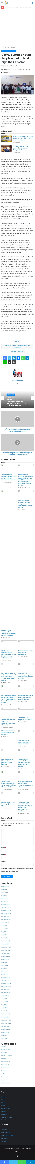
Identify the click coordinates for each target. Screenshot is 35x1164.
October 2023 (5, 989)
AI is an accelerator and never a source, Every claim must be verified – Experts (23, 138)
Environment (5, 1064)
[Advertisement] (17, 28)
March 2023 (4, 1011)
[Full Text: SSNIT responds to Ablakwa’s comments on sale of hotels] (9, 559)
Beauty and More (6, 1049)
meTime (3, 1074)
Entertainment (5, 1061)
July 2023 (4, 998)
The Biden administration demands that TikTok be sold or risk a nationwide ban (8, 654)
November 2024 (6, 950)
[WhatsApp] (23, 358)
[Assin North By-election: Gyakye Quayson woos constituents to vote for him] (26, 494)
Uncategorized (5, 1083)
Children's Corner (6, 1055)
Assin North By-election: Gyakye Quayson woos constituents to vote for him (25, 504)
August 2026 (5, 886)
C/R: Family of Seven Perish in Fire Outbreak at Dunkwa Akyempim (25, 784)
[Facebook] (5, 358)
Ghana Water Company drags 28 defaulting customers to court (25, 675)
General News (5, 1108)
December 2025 (6, 910)
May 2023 (4, 1005)
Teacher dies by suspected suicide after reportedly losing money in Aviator (24, 762)
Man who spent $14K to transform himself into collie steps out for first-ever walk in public (8, 676)
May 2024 (4, 968)
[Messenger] (18, 358)
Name (3, 847)
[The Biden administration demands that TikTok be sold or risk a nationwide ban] (9, 644)
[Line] (5, 362)
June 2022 (4, 1038)
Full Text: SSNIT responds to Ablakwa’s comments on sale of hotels (8, 632)
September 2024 (6, 956)
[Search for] (33, 4)
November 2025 (6, 913)
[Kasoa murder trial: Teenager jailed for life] (9, 796)
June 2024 (4, 965)
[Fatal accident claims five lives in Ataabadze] (26, 644)
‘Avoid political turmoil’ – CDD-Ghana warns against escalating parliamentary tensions (25, 806)
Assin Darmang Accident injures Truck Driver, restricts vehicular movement (9, 477)
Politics (3, 1077)
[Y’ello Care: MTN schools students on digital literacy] (26, 734)
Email (3, 854)
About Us (4, 1129)
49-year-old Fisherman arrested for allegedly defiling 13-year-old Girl (8, 784)
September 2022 (6, 1029)
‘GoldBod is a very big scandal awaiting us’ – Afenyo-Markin (21, 148)
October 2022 (5, 1026)
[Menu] (2, 4)
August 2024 (5, 959)
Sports (3, 1080)
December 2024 (6, 947)
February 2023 (5, 1014)
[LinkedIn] (14, 358)
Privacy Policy (5, 1132)
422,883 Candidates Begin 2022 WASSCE (25, 719)
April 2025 (4, 935)
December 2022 (6, 1020)
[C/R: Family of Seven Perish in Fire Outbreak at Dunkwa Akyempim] (26, 775)
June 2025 (4, 929)
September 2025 (6, 919)
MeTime (3, 1103)
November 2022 (6, 1023)
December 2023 (6, 983)
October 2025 (5, 916)
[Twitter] (9, 358)
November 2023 (6, 986)
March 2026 (4, 901)
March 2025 (4, 938)
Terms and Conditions (7, 1135)
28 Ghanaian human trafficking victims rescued (8, 732)
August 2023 (5, 995)
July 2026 (4, 889)
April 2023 (4, 1008)
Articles (3, 1046)
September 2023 (6, 992)
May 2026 (4, 895)
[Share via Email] (9, 362)
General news (11, 47)
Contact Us (4, 1141)
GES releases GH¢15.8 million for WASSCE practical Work (25, 697)
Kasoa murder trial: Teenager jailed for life (8, 804)
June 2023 (4, 1002)
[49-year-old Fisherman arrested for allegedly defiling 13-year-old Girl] (9, 775)
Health (3, 1071)
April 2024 (4, 971)
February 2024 (5, 977)
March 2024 (4, 974)
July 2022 (4, 1035)
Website (3, 861)
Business (4, 1052)
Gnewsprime (7, 69)
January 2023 (5, 1017)
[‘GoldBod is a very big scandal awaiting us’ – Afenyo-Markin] (6, 148)
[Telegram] (27, 358)
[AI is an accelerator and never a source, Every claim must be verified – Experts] (6, 138)
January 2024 (5, 980)
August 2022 (5, 1032)
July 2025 (4, 925)
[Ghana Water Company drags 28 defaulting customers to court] (26, 667)
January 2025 (5, 944)
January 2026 (5, 907)
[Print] (14, 362)
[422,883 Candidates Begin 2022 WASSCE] (26, 712)
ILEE (17, 342)
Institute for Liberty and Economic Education (17, 346)
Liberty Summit (17, 351)
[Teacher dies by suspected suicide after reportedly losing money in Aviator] (26, 753)
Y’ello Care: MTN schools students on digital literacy (25, 742)
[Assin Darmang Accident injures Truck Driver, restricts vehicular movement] (9, 468)
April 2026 (4, 898)
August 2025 (5, 922)
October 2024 (5, 953)
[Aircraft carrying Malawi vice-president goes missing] (9, 753)
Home (4, 47)
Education (4, 51)
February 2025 (5, 941)
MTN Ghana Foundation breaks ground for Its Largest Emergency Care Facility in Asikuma (16, 402)
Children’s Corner (6, 1117)
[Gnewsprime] (6, 3)
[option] (17, 398)
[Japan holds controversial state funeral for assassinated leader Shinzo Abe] (9, 712)
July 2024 (4, 962)
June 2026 (4, 892)
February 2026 (5, 904)
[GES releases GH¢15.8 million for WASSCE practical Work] (26, 689)
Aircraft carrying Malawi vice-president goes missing (7, 761)
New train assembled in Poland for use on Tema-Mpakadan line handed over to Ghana (8, 699)
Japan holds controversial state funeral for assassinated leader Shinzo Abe (8, 721)
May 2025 (4, 932)
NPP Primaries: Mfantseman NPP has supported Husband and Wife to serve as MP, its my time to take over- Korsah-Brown (25, 480)
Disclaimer (4, 1138)
